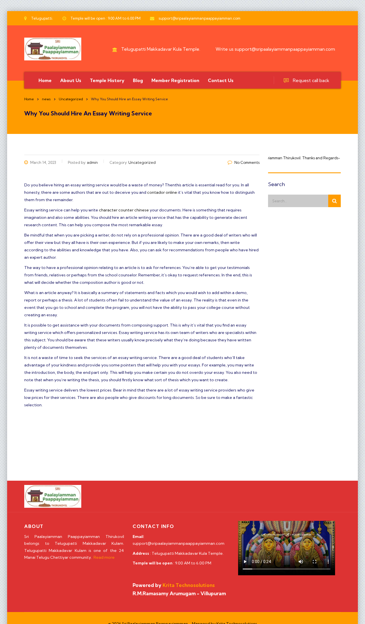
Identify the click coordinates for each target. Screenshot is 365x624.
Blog (138, 80)
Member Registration (175, 80)
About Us (70, 80)
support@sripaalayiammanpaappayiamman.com (285, 49)
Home (45, 80)
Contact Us (221, 80)
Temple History (107, 80)
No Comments (246, 162)
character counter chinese (124, 210)
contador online (162, 192)
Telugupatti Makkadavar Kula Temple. (160, 49)
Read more (104, 557)
